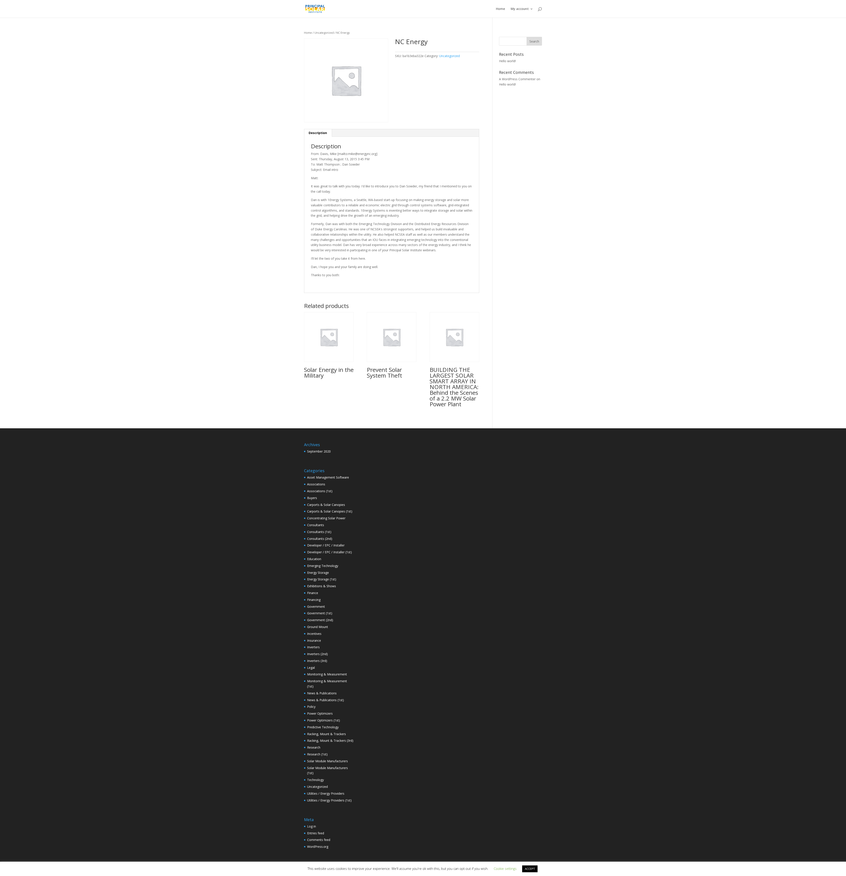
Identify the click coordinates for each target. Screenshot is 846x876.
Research (313, 747)
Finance (312, 593)
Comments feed (318, 840)
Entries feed (315, 833)
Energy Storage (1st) (321, 579)
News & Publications (322, 693)
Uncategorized (324, 33)
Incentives (314, 634)
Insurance (314, 640)
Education (314, 559)
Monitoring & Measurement (327, 674)
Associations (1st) (319, 491)
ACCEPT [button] (530, 869)
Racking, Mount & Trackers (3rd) (330, 740)
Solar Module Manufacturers (327, 761)
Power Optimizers (320, 713)
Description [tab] (318, 133)
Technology (315, 780)
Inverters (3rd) (317, 661)
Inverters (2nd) (317, 654)
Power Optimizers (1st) (323, 720)
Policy (311, 707)
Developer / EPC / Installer (326, 545)
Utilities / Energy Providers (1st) (329, 800)
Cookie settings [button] (505, 868)
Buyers (312, 498)
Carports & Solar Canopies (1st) (329, 511)
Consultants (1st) (319, 532)
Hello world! (507, 61)
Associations (316, 484)
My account (520, 9)
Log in (311, 826)
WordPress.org (317, 846)
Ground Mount (317, 627)
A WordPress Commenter (517, 79)
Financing (314, 600)
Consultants (315, 525)
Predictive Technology (323, 727)
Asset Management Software (328, 477)
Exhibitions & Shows (321, 586)
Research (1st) (317, 754)
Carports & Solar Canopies (326, 505)
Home (500, 9)
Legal (311, 667)
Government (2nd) (320, 620)
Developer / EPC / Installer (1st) (329, 552)
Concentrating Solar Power (326, 518)
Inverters (313, 647)
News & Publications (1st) (325, 700)
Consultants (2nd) (319, 539)
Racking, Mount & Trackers (326, 734)
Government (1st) (319, 613)
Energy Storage (318, 572)
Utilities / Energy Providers (325, 793)
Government (316, 606)
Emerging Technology (322, 566)
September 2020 (319, 451)
